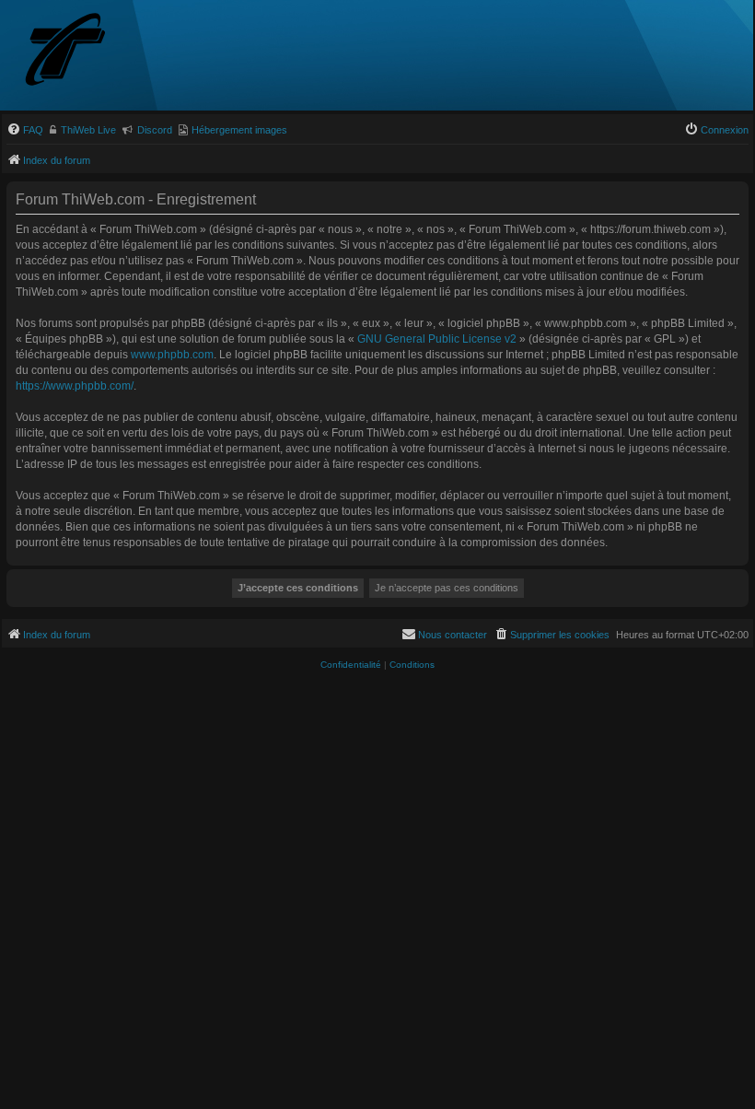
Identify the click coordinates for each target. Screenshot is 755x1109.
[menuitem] (24, 130)
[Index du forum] (98, 51)
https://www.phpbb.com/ (75, 385)
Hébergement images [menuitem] (239, 129)
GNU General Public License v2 (437, 339)
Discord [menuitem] (154, 129)
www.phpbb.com (172, 354)
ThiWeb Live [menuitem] (88, 129)
